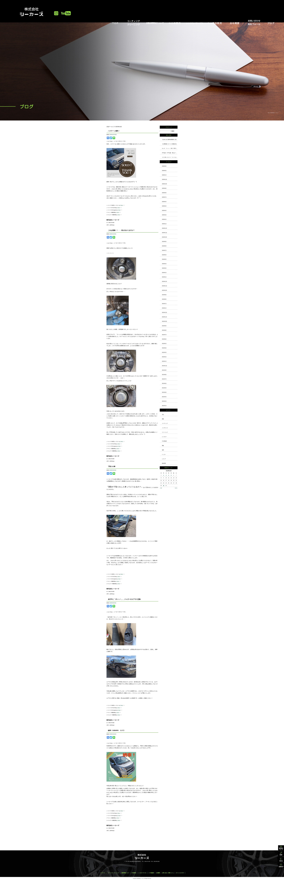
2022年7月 (164, 334)
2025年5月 (164, 206)
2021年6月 (164, 383)
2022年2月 (164, 356)
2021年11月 (164, 365)
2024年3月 (164, 268)
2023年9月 (164, 294)
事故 (163, 445)
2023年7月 (164, 303)
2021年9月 (164, 370)
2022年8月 (164, 330)
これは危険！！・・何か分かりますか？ (121, 230)
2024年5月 (164, 259)
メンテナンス (165, 427)
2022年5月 (164, 343)
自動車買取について (155, 23)
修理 (163, 450)
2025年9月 (164, 188)
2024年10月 (164, 237)
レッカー (164, 454)
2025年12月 (164, 179)
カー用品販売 (214, 23)
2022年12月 (164, 312)
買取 (163, 418)
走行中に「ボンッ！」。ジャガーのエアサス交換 (124, 599)
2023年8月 (164, 299)
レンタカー (164, 436)
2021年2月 (164, 401)
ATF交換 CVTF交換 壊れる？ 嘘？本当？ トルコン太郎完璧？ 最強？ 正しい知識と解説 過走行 (170, 152)
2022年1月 (164, 361)
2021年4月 (164, 392)
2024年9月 (164, 241)
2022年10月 (164, 321)
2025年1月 (164, 223)
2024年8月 (164, 246)
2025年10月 (164, 183)
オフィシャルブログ (274, 23)
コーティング (165, 423)
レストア (164, 458)
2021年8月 (164, 374)
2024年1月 (164, 277)
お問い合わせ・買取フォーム (254, 23)
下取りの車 (111, 466)
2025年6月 (164, 201)
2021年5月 (164, 387)
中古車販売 (175, 23)
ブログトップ (169, 127)
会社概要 (234, 23)
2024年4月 (164, 263)
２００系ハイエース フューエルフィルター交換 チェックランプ (170, 157)
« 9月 (161, 488)
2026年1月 (164, 175)
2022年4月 (164, 348)
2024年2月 (164, 272)
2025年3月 (164, 214)
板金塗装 (164, 463)
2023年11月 (164, 285)
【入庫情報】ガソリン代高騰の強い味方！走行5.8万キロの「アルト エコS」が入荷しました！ (170, 144)
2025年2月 (164, 219)
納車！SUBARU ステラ (116, 730)
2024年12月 (164, 228)
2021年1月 (164, 405)
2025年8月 (164, 192)
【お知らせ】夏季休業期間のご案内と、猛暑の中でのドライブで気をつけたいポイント (170, 139)
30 (163, 485)
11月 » (176, 488)
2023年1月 (164, 308)
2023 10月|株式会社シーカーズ (273, 112)
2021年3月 (164, 396)
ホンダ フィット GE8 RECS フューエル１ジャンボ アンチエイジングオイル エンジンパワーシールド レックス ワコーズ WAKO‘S (170, 148)
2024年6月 (164, 254)
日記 (163, 414)
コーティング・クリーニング (135, 23)
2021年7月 (164, 379)
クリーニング (165, 432)
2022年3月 (164, 352)
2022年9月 (164, 325)
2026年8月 (164, 166)
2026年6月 (164, 170)
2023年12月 (164, 281)
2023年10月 (164, 290)
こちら (119, 210)
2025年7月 (164, 197)
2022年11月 (164, 316)
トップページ (115, 23)
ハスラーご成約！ (114, 131)
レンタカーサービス (194, 23)
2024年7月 (164, 250)
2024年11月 (164, 232)
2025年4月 (164, 210)
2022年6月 (164, 339)
